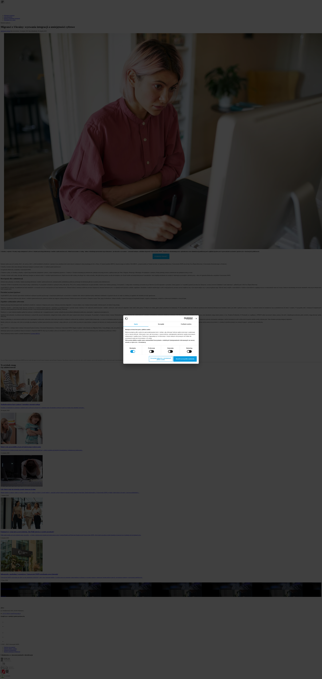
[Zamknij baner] (196, 318)
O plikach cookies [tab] (186, 324)
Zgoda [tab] (136, 324)
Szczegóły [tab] (161, 324)
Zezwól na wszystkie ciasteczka (185, 359)
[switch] (151, 351)
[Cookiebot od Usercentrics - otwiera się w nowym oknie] (185, 318)
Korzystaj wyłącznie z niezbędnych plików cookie (160, 358)
